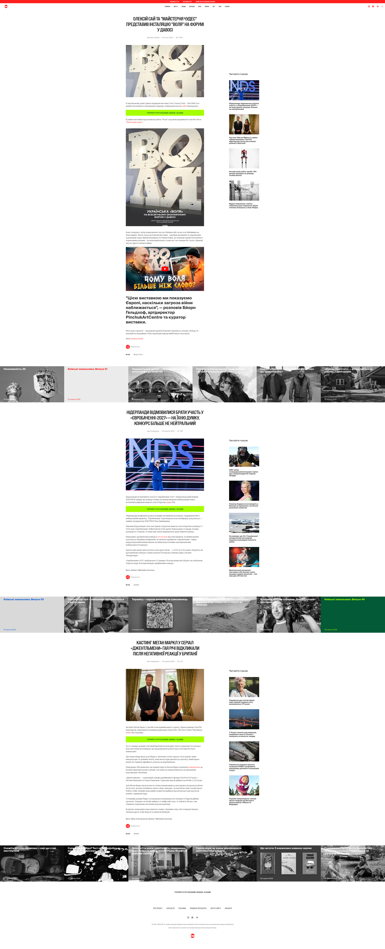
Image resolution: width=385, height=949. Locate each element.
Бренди (192, 6)
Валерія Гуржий (153, 37)
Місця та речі (138, 354)
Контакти (170, 908)
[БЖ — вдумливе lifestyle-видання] (15, 6)
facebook (172, 113)
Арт (214, 6)
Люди (183, 6)
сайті (184, 106)
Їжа (220, 6)
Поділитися (135, 346)
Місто (176, 6)
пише (169, 502)
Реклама (182, 908)
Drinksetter (174, 2)
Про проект (158, 908)
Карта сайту (216, 908)
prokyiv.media (137, 338)
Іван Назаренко (153, 431)
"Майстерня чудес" (134, 122)
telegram (179, 113)
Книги (207, 6)
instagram (164, 113)
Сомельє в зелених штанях (205, 2)
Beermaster (187, 2)
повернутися (194, 767)
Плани (227, 6)
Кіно (199, 6)
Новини (167, 6)
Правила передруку (198, 908)
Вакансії (228, 908)
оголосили (162, 537)
